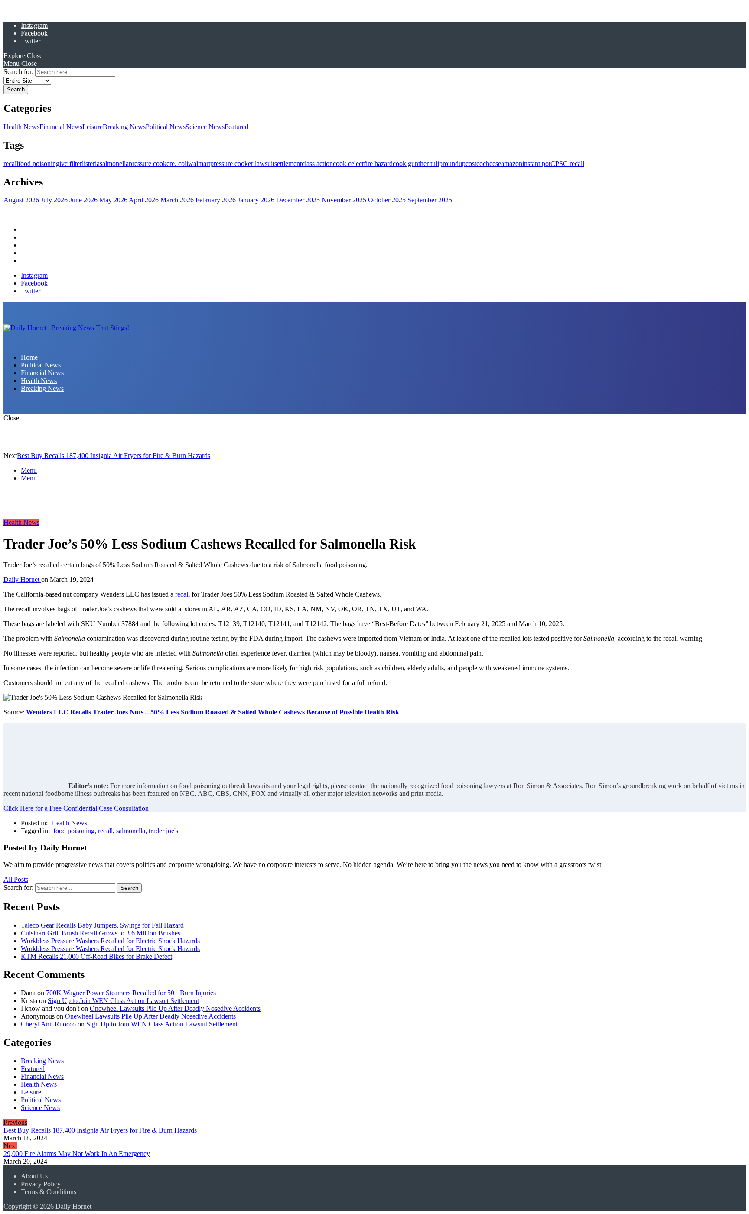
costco (474, 163)
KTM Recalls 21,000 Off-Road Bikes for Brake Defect (96, 956)
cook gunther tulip (418, 163)
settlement (288, 163)
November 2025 (344, 200)
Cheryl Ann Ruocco (48, 1024)
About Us (34, 1176)
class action (317, 163)
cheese (492, 163)
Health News (21, 126)
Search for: (18, 71)
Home (29, 229)
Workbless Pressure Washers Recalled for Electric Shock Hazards (110, 941)
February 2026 (215, 200)
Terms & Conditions (48, 1191)
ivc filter (70, 163)
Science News (205, 126)
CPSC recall (567, 163)
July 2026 (54, 200)
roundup (454, 163)
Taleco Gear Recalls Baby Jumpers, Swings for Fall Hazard (102, 925)
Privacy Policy (41, 1184)
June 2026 (83, 200)
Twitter (30, 41)
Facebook (34, 33)
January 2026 (256, 200)
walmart (199, 163)
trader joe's (163, 830)
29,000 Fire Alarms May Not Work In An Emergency (76, 1153)
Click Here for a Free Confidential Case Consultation (76, 808)
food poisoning (38, 163)
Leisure (92, 126)
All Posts (15, 879)
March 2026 (177, 200)
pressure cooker (150, 163)
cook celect (348, 163)
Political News (166, 126)
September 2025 (429, 200)
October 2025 (387, 200)
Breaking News (124, 126)
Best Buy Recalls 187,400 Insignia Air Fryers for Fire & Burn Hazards (113, 455)
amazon (511, 163)
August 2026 (21, 200)
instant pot (536, 163)
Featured (236, 126)
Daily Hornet (22, 579)
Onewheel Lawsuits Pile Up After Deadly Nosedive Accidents (175, 1008)
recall (10, 163)
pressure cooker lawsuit (242, 163)
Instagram (34, 25)
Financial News (60, 126)
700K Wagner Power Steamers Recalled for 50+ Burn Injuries (131, 993)
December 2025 (298, 200)
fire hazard (378, 163)
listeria (91, 163)
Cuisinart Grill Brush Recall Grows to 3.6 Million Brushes (100, 933)
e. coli (180, 163)
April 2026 (144, 200)
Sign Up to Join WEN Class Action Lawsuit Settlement (123, 1000)
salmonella (114, 163)
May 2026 (113, 200)
